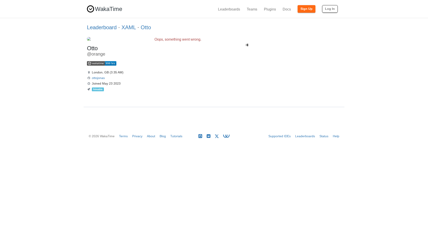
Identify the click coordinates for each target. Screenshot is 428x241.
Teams (252, 9)
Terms (123, 136)
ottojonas (98, 78)
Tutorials (176, 136)
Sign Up (306, 8)
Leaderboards (229, 9)
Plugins (270, 9)
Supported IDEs (279, 136)
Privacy (137, 136)
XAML (128, 27)
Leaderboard (102, 27)
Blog (163, 136)
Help (336, 136)
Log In (330, 8)
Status (323, 136)
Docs (287, 9)
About (151, 136)
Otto (146, 27)
